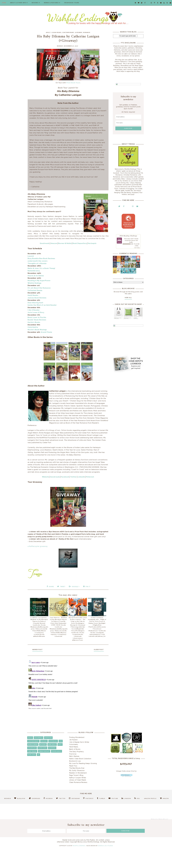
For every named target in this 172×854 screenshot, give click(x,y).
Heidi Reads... (34, 295)
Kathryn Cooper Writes (77, 777)
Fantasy (44, 741)
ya (38, 754)
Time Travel (32, 751)
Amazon (54, 243)
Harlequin (92, 243)
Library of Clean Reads (77, 780)
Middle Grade (33, 744)
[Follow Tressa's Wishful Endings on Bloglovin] (126, 776)
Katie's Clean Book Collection (80, 758)
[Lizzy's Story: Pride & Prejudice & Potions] (115, 261)
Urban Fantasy (44, 751)
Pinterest (90, 477)
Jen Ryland (73, 740)
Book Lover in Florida (37, 317)
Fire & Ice (72, 754)
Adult (48, 32)
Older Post (99, 649)
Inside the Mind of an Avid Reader (42, 305)
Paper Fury (73, 766)
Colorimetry (33, 327)
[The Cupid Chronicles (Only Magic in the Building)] (134, 273)
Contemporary (68, 32)
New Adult (52, 744)
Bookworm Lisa (75, 761)
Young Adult (56, 751)
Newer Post (37, 649)
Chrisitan (48, 737)
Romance (86, 32)
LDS (60, 741)
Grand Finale (46, 332)
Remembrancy (34, 271)
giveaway (78, 32)
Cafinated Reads (35, 290)
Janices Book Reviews (37, 298)
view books (137, 247)
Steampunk (32, 747)
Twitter (73, 477)
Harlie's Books (34, 322)
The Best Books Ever (77, 768)
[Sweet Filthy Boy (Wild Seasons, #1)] (119, 261)
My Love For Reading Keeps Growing (83, 763)
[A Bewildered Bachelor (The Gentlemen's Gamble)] (134, 261)
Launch (31, 256)
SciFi (60, 744)
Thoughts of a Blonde (37, 263)
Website (45, 477)
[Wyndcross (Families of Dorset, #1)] (130, 267)
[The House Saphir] (115, 267)
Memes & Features (51, 2)
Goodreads (45, 243)
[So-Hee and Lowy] (119, 272)
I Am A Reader (34, 310)
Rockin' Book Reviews (37, 320)
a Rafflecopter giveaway (38, 546)
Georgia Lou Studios (105, 845)
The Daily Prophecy (76, 751)
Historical (53, 741)
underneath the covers (37, 261)
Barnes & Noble (65, 243)
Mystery (43, 744)
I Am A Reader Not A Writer (79, 742)
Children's (39, 737)
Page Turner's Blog (76, 775)
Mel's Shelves (74, 756)
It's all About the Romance (39, 288)
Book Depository (80, 243)
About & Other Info (18, 2)
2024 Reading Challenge (128, 236)
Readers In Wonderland (78, 773)
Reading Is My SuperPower (39, 280)
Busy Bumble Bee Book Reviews (41, 258)
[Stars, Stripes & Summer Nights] (126, 261)
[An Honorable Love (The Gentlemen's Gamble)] (130, 261)
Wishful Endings (34, 283)
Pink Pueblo (90, 840)
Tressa (126, 238)
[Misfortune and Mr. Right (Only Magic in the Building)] (123, 273)
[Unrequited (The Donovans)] (126, 267)
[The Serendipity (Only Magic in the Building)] (130, 273)
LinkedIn (81, 477)
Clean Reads (56, 32)
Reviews (35, 2)
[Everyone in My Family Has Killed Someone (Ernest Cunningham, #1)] (138, 261)
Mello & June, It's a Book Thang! (41, 268)
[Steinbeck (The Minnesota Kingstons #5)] (138, 267)
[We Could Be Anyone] (123, 261)
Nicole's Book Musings (37, 330)
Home (4, 2)
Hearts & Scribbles (36, 276)
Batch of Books (74, 749)
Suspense (52, 747)
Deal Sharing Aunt (35, 303)
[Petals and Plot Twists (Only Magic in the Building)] (126, 273)
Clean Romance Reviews (78, 782)
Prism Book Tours (71, 2)
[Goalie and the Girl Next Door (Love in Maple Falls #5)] (123, 267)
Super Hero (42, 747)
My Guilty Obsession (77, 770)
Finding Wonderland (76, 737)
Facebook (65, 477)
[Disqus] (68, 684)
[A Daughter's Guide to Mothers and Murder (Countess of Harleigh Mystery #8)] (115, 273)
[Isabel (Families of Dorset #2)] (134, 267)
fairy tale (31, 754)
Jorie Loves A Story (36, 312)
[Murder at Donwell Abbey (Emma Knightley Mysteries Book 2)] (119, 267)
